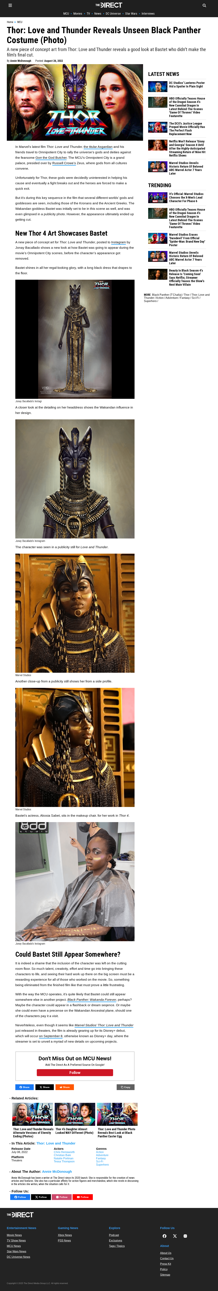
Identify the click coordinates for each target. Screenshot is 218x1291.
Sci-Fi (99, 1161)
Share (26, 1087)
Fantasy (101, 1158)
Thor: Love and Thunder (55, 1143)
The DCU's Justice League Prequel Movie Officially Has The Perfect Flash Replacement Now (187, 129)
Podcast (114, 1235)
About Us (165, 1253)
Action (100, 1152)
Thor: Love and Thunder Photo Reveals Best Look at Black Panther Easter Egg (116, 1132)
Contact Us (167, 1258)
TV (88, 13)
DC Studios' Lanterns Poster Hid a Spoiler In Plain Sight (187, 84)
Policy (164, 1269)
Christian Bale (62, 1155)
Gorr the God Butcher (51, 157)
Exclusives (115, 1240)
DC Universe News (18, 1256)
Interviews (148, 13)
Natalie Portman (63, 1158)
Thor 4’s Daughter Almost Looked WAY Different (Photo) (74, 1130)
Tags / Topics (117, 1246)
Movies (77, 13)
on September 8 (51, 1036)
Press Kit (165, 1263)
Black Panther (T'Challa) (167, 294)
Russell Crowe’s (64, 163)
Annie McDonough (20, 60)
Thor (186, 294)
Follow (22, 1197)
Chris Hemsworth (64, 1152)
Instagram (118, 242)
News (97, 13)
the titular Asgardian (98, 147)
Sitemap (165, 1274)
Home (10, 22)
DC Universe (113, 13)
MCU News (14, 1246)
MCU (66, 13)
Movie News (14, 1235)
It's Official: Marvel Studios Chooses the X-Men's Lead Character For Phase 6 (186, 197)
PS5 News (64, 1240)
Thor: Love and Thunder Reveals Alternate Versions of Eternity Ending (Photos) (33, 1132)
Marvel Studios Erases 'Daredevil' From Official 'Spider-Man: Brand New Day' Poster (187, 240)
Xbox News (65, 1235)
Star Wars (131, 13)
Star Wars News (16, 1251)
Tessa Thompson (64, 1161)
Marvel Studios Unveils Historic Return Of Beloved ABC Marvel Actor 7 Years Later (186, 168)
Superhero (102, 1164)
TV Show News (16, 1240)
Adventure (102, 1155)
